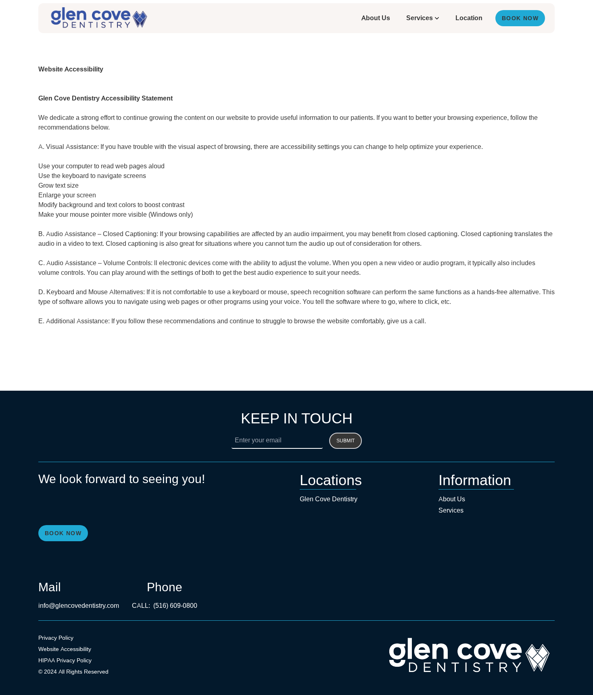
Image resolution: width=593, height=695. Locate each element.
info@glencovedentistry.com (78, 605)
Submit (345, 441)
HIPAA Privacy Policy (65, 660)
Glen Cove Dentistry (328, 499)
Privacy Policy (55, 637)
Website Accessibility (64, 649)
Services (419, 18)
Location (468, 18)
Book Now (520, 18)
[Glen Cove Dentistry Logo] (98, 18)
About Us (375, 18)
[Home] (468, 655)
